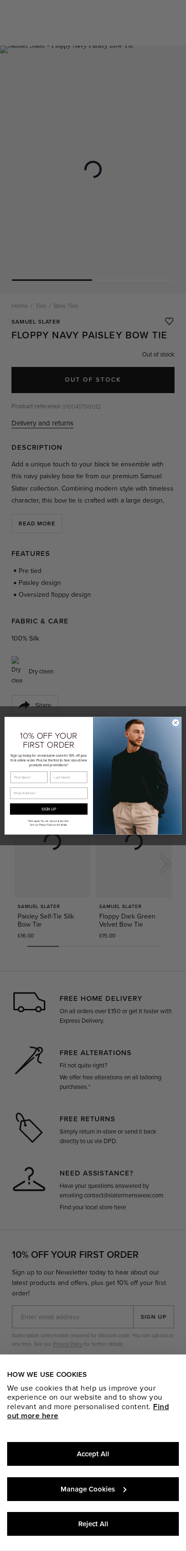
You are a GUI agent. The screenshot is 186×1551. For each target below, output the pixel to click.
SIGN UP (48, 808)
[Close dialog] (176, 723)
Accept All (93, 1454)
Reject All (93, 1524)
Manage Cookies (88, 1489)
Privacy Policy (46, 825)
